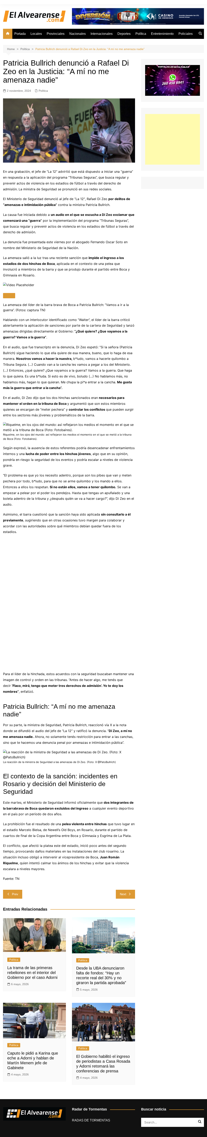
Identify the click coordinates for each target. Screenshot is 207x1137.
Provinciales (55, 33)
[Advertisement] (172, 139)
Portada (20, 33)
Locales (36, 33)
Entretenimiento (162, 33)
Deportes (124, 33)
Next (123, 894)
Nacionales (77, 33)
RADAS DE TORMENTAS (91, 1120)
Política (140, 33)
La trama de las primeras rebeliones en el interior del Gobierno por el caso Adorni (32, 972)
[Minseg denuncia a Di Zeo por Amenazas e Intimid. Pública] (69, 599)
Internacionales (102, 33)
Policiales (185, 33)
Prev (15, 894)
